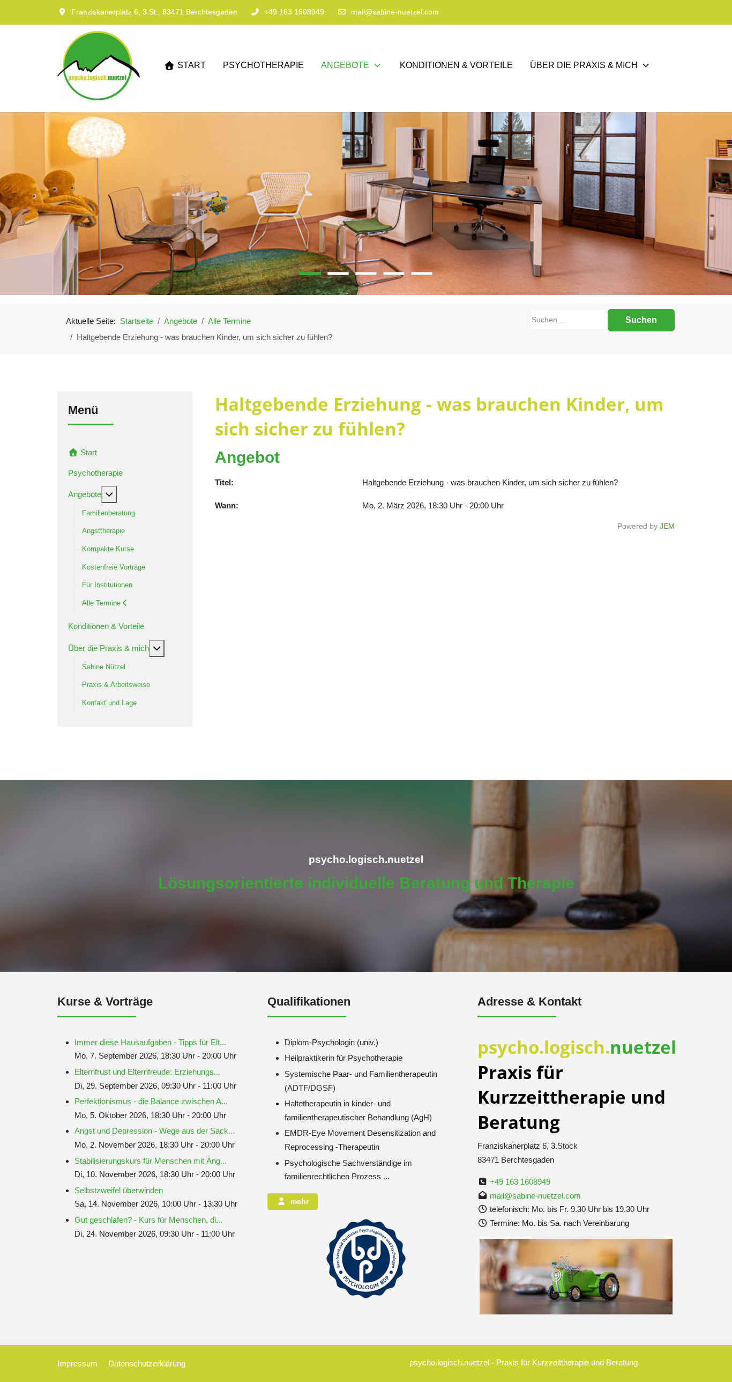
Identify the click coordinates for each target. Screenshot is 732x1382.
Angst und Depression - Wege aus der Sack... (154, 1130)
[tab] (310, 273)
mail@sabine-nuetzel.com (395, 12)
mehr (297, 1201)
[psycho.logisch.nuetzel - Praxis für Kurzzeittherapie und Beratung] (98, 65)
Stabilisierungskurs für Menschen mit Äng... (150, 1160)
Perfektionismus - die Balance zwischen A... (151, 1101)
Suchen (641, 319)
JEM (667, 526)
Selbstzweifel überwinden (118, 1190)
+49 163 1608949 (294, 12)
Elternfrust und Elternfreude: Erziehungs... (147, 1071)
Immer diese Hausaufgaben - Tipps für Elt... (150, 1042)
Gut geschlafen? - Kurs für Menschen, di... (148, 1219)
